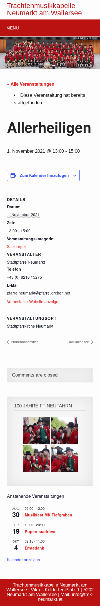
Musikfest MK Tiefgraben (48, 515)
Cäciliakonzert (79, 341)
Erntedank (34, 548)
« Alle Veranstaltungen (30, 84)
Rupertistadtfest (40, 531)
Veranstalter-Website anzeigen (34, 301)
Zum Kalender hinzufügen (44, 175)
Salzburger (16, 246)
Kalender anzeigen (23, 559)
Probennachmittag (24, 341)
